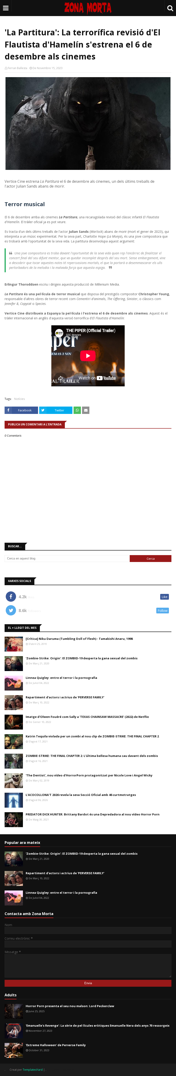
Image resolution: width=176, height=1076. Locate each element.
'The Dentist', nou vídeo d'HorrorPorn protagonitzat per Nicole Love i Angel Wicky (89, 775)
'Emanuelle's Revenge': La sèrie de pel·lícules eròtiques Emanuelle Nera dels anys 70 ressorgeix (98, 1025)
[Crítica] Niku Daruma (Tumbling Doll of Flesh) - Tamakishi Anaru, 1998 (79, 639)
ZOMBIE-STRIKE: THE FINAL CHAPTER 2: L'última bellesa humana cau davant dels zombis (92, 756)
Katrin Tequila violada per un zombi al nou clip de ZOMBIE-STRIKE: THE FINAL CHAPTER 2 (92, 736)
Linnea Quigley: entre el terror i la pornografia (61, 678)
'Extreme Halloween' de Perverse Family (56, 1045)
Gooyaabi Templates (60, 1070)
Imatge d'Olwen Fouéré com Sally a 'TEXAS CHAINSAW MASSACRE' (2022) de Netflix (87, 717)
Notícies (19, 399)
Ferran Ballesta (17, 68)
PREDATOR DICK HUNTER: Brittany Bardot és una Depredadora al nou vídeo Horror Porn (93, 814)
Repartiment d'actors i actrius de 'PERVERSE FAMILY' (65, 697)
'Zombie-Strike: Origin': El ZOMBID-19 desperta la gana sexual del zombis (82, 658)
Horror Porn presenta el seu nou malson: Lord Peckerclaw (70, 1006)
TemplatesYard (33, 1070)
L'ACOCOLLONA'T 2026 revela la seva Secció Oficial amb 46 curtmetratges (81, 795)
